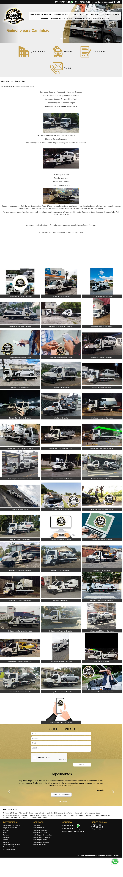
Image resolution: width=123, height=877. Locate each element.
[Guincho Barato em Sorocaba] (102, 374)
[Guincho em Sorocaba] (61, 404)
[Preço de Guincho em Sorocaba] (20, 526)
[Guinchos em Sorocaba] (20, 495)
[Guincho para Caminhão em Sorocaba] (20, 435)
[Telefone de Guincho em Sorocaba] (102, 678)
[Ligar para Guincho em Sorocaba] (61, 495)
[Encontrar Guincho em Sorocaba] (20, 343)
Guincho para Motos (40, 840)
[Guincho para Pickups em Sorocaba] (20, 465)
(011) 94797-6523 (62, 2)
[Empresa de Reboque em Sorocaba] (102, 313)
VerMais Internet (91, 855)
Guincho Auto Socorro (37, 815)
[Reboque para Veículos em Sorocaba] (20, 648)
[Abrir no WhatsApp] (71, 2)
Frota (86, 14)
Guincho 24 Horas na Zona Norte (59, 813)
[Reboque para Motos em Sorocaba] (61, 617)
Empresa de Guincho (62, 14)
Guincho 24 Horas (12, 86)
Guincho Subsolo (82, 18)
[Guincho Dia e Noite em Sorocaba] (20, 404)
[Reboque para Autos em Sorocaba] (102, 587)
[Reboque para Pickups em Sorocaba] (102, 617)
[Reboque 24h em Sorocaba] (102, 556)
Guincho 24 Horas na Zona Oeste (87, 813)
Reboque (25, 817)
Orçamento (106, 14)
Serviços (77, 14)
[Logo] (13, 16)
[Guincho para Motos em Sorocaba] (102, 435)
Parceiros (95, 14)
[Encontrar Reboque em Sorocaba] (61, 343)
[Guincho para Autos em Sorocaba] (102, 404)
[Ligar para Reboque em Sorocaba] (102, 495)
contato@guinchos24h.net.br (108, 2)
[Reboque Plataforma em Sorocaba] (61, 648)
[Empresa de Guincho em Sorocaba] (61, 313)
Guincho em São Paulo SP (40, 14)
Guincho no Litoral (76, 815)
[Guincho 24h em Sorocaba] (61, 374)
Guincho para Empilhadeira (42, 837)
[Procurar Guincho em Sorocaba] (61, 526)
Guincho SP (89, 815)
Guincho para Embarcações (42, 835)
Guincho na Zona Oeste (57, 815)
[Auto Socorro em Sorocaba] (61, 282)
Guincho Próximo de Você (61, 18)
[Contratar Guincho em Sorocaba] (102, 282)
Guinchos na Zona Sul (11, 817)
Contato (116, 14)
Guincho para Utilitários (41, 842)
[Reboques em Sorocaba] (102, 648)
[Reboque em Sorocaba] (61, 587)
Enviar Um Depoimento (61, 794)
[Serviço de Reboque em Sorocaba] (61, 678)
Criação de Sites (105, 855)
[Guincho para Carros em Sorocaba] (61, 435)
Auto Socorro (37, 825)
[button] (9, 791)
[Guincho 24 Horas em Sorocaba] (102, 343)
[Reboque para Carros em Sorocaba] (20, 617)
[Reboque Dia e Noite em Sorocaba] (20, 587)
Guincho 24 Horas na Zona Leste (32, 813)
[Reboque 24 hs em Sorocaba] (61, 556)
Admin (116, 855)
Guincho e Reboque (40, 830)
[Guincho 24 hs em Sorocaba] (20, 374)
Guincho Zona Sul (103, 815)
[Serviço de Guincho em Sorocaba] (20, 678)
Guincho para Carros (40, 832)
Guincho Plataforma (39, 844)
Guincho (44, 18)
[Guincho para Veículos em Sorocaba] (61, 465)
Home (3, 86)
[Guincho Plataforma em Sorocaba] (102, 465)
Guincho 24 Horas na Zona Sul (15, 815)
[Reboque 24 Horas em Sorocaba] (20, 556)
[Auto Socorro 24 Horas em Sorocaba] (20, 282)
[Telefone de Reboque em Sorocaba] (61, 708)
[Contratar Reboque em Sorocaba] (20, 313)
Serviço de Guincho (101, 18)
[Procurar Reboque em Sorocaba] (102, 526)
